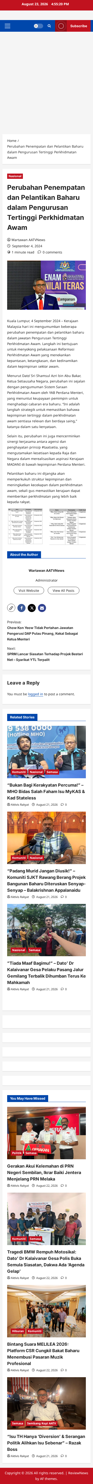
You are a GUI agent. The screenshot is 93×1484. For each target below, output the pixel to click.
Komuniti (19, 772)
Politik (16, 1153)
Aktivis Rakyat (20, 805)
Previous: (42, 630)
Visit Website (29, 590)
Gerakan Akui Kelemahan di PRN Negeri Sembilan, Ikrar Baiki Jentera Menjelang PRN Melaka (44, 1172)
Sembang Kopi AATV (41, 1423)
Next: (45, 654)
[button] (7, 26)
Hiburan (18, 1331)
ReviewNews (78, 1473)
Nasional (15, 176)
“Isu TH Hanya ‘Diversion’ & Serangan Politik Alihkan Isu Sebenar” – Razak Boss (46, 1443)
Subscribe (78, 26)
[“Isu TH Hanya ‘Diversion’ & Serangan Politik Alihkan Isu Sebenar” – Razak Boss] (46, 1403)
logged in (35, 694)
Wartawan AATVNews (28, 239)
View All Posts (63, 590)
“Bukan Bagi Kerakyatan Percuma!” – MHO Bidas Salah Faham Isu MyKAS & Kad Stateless (46, 791)
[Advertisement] (46, 80)
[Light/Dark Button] (38, 26)
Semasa (52, 772)
